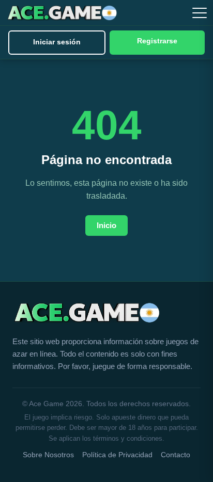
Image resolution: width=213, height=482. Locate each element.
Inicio (106, 225)
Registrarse (157, 41)
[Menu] (199, 13)
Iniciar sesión (57, 42)
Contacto (175, 455)
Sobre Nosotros (48, 455)
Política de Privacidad (117, 455)
